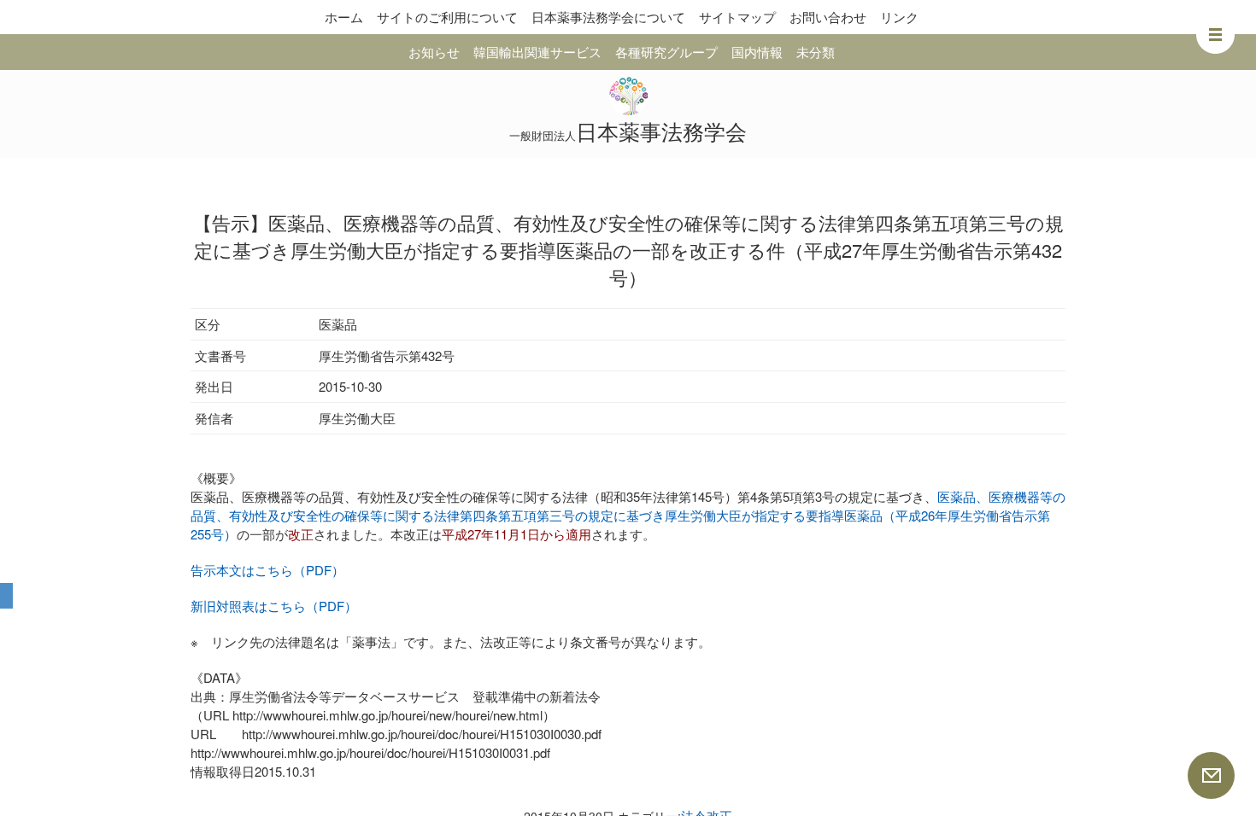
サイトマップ (737, 17)
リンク (899, 17)
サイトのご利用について (447, 17)
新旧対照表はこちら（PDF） (274, 606)
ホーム (344, 17)
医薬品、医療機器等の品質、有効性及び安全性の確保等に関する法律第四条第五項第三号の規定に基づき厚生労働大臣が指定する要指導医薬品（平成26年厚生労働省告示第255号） (628, 515)
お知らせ (434, 52)
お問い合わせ (827, 17)
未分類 (815, 52)
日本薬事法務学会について (608, 17)
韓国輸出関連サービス (537, 52)
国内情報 (757, 52)
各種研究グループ (666, 52)
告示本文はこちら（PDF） (267, 570)
